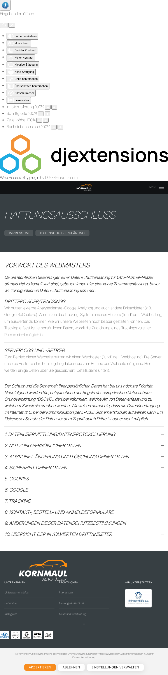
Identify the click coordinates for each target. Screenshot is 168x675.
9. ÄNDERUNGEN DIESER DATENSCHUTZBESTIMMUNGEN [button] (65, 523)
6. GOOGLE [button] (16, 490)
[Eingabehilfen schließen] (11, 25)
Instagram (10, 614)
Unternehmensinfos (16, 592)
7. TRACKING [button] (17, 501)
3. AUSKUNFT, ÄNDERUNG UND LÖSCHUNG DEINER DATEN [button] (66, 456)
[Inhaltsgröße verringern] (48, 107)
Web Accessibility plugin (19, 177)
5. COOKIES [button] (16, 478)
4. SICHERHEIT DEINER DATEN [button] (35, 467)
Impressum (19, 233)
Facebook (10, 603)
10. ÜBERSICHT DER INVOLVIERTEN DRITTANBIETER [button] (58, 534)
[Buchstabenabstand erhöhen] (60, 127)
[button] (156, 187)
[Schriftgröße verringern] (41, 114)
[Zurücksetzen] (3, 25)
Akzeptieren (40, 667)
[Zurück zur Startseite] (84, 187)
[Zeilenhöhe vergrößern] (46, 120)
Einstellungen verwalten (115, 667)
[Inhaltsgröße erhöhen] (54, 107)
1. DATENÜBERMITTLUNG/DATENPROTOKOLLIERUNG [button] (59, 434)
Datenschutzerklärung (62, 233)
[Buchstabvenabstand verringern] (54, 127)
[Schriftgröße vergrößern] (47, 114)
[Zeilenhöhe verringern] (39, 120)
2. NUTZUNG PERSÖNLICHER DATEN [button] (42, 445)
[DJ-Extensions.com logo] (84, 154)
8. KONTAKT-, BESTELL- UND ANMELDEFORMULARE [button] (59, 512)
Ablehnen (71, 667)
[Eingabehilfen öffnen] (5, 5)
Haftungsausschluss (71, 603)
